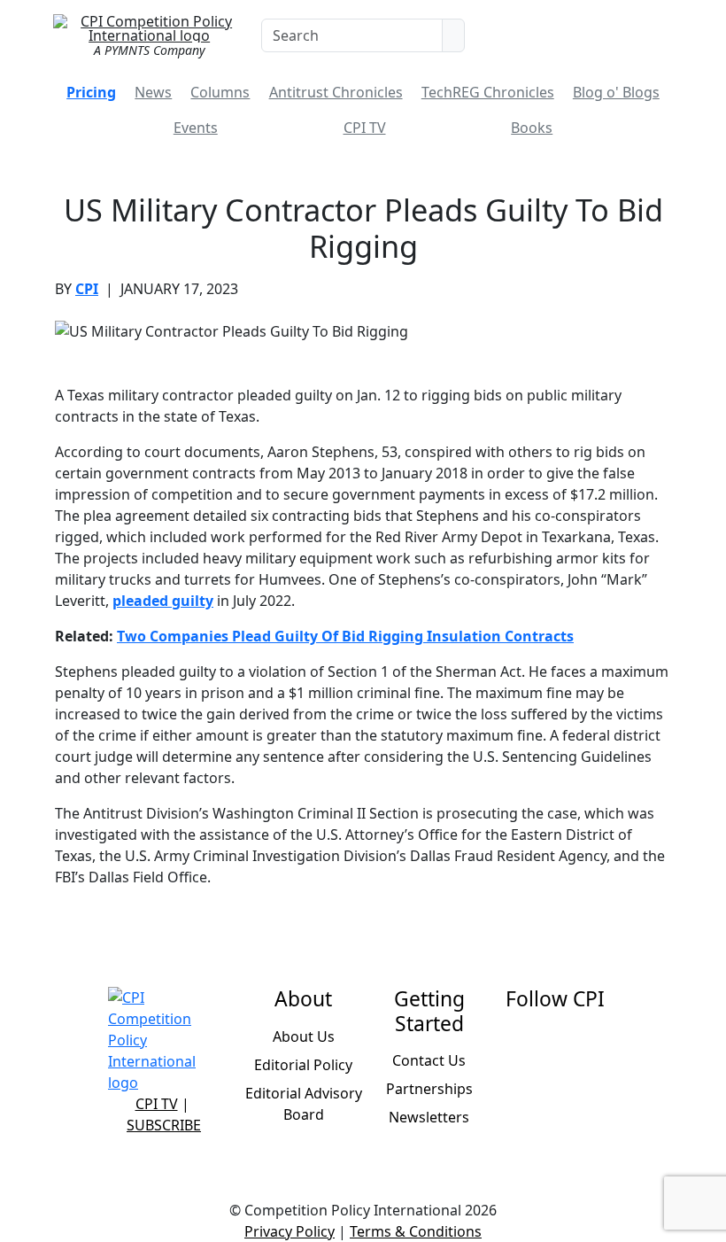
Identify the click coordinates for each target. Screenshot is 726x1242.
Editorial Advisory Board (303, 1103)
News (153, 92)
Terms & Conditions (416, 1231)
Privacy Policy (289, 1231)
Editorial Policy (303, 1065)
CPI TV (365, 127)
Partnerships (429, 1088)
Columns (220, 92)
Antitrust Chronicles (336, 92)
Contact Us (429, 1060)
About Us (304, 1036)
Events (196, 127)
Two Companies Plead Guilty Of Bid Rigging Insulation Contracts (345, 636)
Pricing (91, 92)
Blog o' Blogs (616, 92)
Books (531, 127)
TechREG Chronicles (487, 92)
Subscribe (164, 1125)
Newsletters (429, 1117)
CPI (86, 289)
